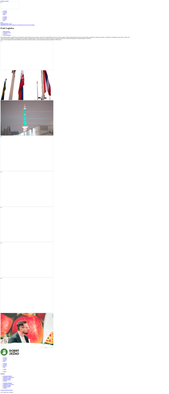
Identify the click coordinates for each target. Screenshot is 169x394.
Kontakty (5, 380)
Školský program (6, 379)
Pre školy (5, 12)
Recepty (5, 13)
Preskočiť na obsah (5, 1)
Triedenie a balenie (7, 378)
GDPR (4, 369)
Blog (4, 14)
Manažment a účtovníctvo (8, 377)
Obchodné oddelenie (7, 376)
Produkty (5, 11)
